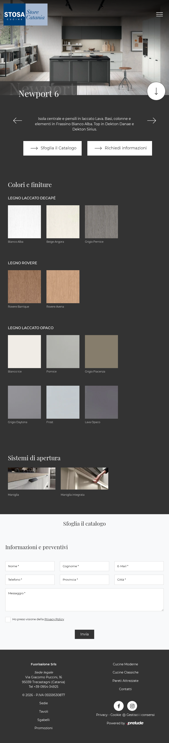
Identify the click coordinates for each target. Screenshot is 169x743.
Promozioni (44, 728)
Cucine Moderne (125, 664)
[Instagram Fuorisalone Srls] (132, 706)
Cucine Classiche (125, 672)
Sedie (43, 703)
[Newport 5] (17, 120)
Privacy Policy (54, 619)
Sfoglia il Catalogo (58, 147)
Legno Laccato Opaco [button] (30, 328)
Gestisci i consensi (141, 715)
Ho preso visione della (38, 619)
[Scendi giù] (156, 91)
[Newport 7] (151, 120)
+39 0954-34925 (46, 687)
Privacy (102, 715)
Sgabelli (43, 720)
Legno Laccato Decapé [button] (32, 198)
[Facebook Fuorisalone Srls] (119, 706)
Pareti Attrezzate (125, 681)
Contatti (125, 689)
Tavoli (43, 712)
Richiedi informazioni (125, 147)
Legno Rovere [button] (22, 263)
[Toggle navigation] (159, 14)
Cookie (115, 715)
